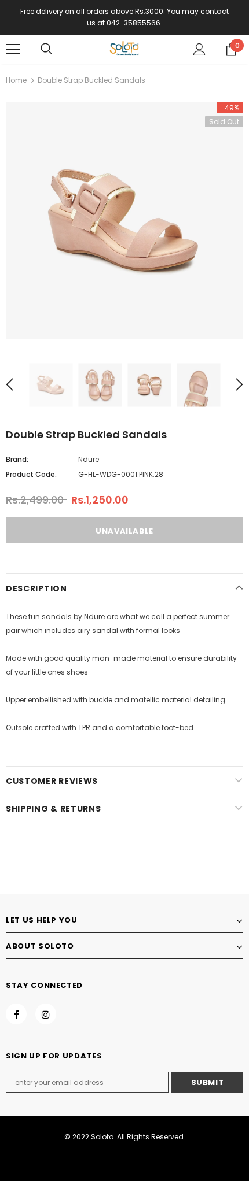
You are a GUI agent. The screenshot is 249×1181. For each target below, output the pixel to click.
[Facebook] (16, 1014)
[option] (124, 220)
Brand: (17, 459)
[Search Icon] (46, 49)
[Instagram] (45, 1014)
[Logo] (124, 48)
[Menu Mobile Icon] (13, 49)
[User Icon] (199, 49)
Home (16, 80)
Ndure (88, 459)
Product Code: (31, 474)
